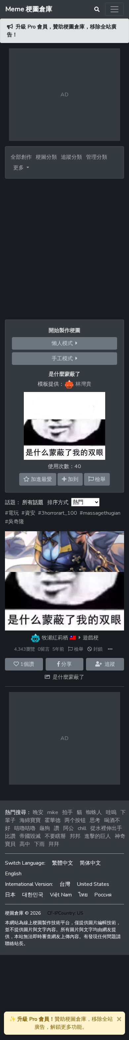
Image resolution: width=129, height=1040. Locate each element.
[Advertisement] (64, 246)
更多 (19, 167)
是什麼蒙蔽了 (68, 677)
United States (93, 884)
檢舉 (78, 649)
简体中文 (90, 863)
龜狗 (44, 828)
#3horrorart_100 (57, 513)
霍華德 (53, 820)
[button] (110, 649)
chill (82, 828)
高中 (25, 844)
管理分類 (96, 157)
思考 (95, 820)
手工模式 (63, 358)
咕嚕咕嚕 (24, 828)
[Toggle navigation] (114, 9)
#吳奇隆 (14, 521)
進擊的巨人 (97, 836)
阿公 (68, 828)
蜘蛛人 (94, 812)
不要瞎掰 (55, 836)
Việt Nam (61, 894)
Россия (102, 894)
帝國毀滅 (30, 836)
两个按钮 (75, 820)
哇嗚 (111, 812)
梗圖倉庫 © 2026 (23, 913)
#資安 (28, 513)
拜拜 (54, 844)
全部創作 (21, 157)
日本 (10, 894)
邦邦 (75, 836)
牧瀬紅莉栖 (55, 637)
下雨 (39, 844)
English (13, 873)
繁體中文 (62, 863)
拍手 (67, 812)
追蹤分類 (71, 157)
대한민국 (32, 894)
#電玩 (12, 513)
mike (52, 812)
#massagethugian (100, 513)
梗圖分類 (46, 157)
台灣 (65, 884)
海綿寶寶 (30, 820)
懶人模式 (63, 343)
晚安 (38, 812)
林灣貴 (83, 384)
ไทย (83, 894)
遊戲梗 (91, 637)
